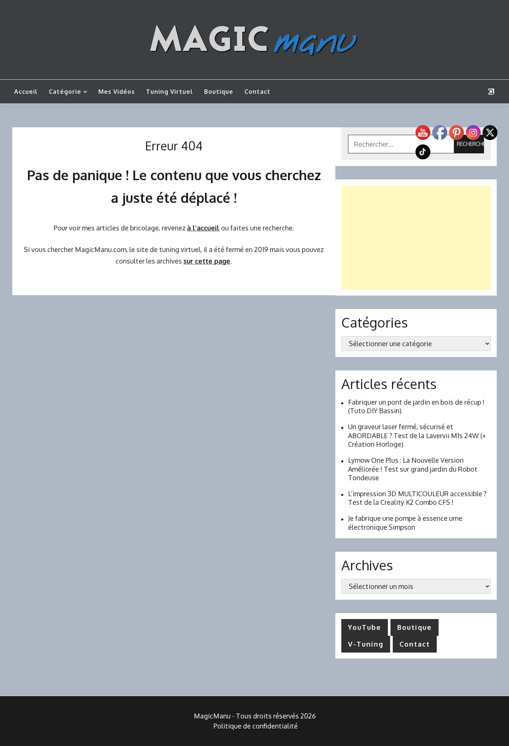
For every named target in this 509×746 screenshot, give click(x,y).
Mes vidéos (116, 91)
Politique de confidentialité (256, 726)
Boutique (218, 91)
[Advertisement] (416, 237)
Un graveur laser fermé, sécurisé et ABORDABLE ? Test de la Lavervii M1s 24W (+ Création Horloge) (417, 435)
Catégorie (65, 91)
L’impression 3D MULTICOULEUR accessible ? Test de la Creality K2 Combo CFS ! (417, 498)
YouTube (364, 627)
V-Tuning (365, 644)
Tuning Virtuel (169, 91)
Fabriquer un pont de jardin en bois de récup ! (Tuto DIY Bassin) (416, 406)
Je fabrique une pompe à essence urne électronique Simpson (405, 522)
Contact (257, 91)
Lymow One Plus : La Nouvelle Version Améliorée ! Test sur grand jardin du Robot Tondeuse (412, 469)
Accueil (26, 91)
